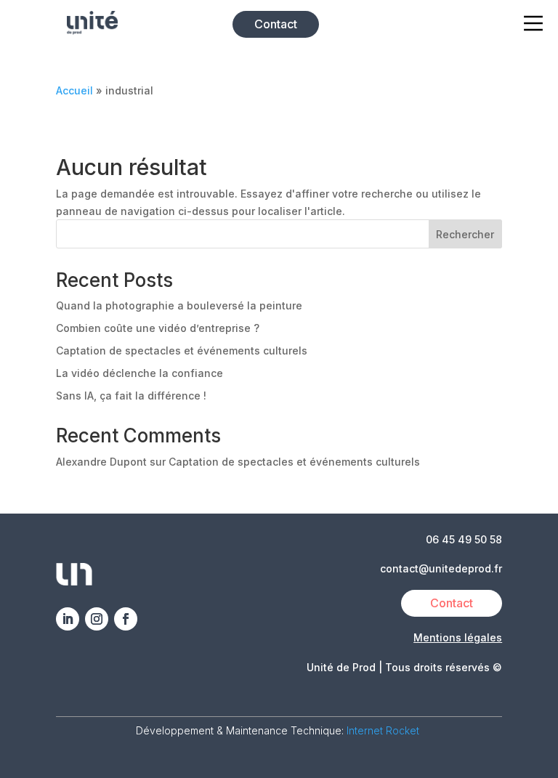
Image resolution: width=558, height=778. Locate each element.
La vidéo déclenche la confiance (139, 373)
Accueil (74, 90)
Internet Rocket (384, 730)
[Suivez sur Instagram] (96, 619)
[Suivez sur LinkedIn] (67, 619)
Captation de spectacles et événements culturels (181, 350)
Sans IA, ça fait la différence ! (131, 395)
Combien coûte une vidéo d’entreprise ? (157, 328)
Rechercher (465, 234)
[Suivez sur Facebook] (125, 619)
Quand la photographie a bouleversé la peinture (179, 305)
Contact (275, 24)
